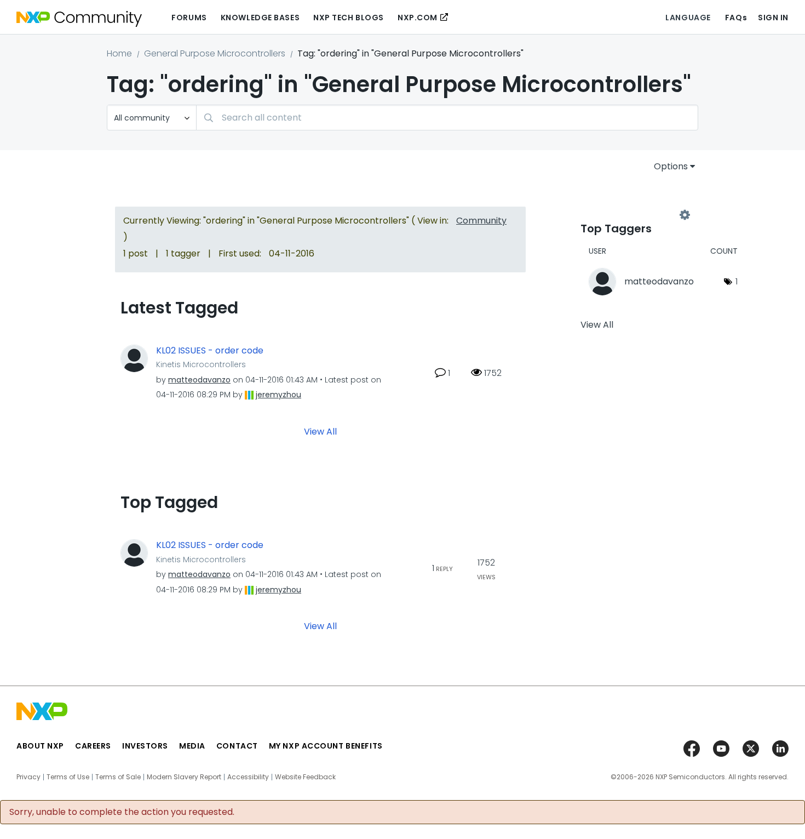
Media (192, 745)
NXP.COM (418, 17)
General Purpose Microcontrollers (214, 53)
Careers (93, 745)
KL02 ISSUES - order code (209, 351)
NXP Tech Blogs (348, 17)
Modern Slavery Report (184, 777)
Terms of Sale (118, 777)
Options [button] (671, 166)
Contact (237, 745)
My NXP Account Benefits (326, 745)
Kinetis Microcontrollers (201, 364)
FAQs (736, 17)
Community (481, 220)
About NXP (40, 745)
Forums (188, 17)
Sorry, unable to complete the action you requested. (121, 812)
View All (320, 431)
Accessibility (248, 777)
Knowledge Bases (260, 17)
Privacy (28, 777)
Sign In (773, 17)
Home (119, 53)
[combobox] (447, 117)
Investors (145, 745)
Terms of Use (68, 777)
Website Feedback (305, 777)
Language (687, 17)
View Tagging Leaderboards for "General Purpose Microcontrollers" (632, 215)
